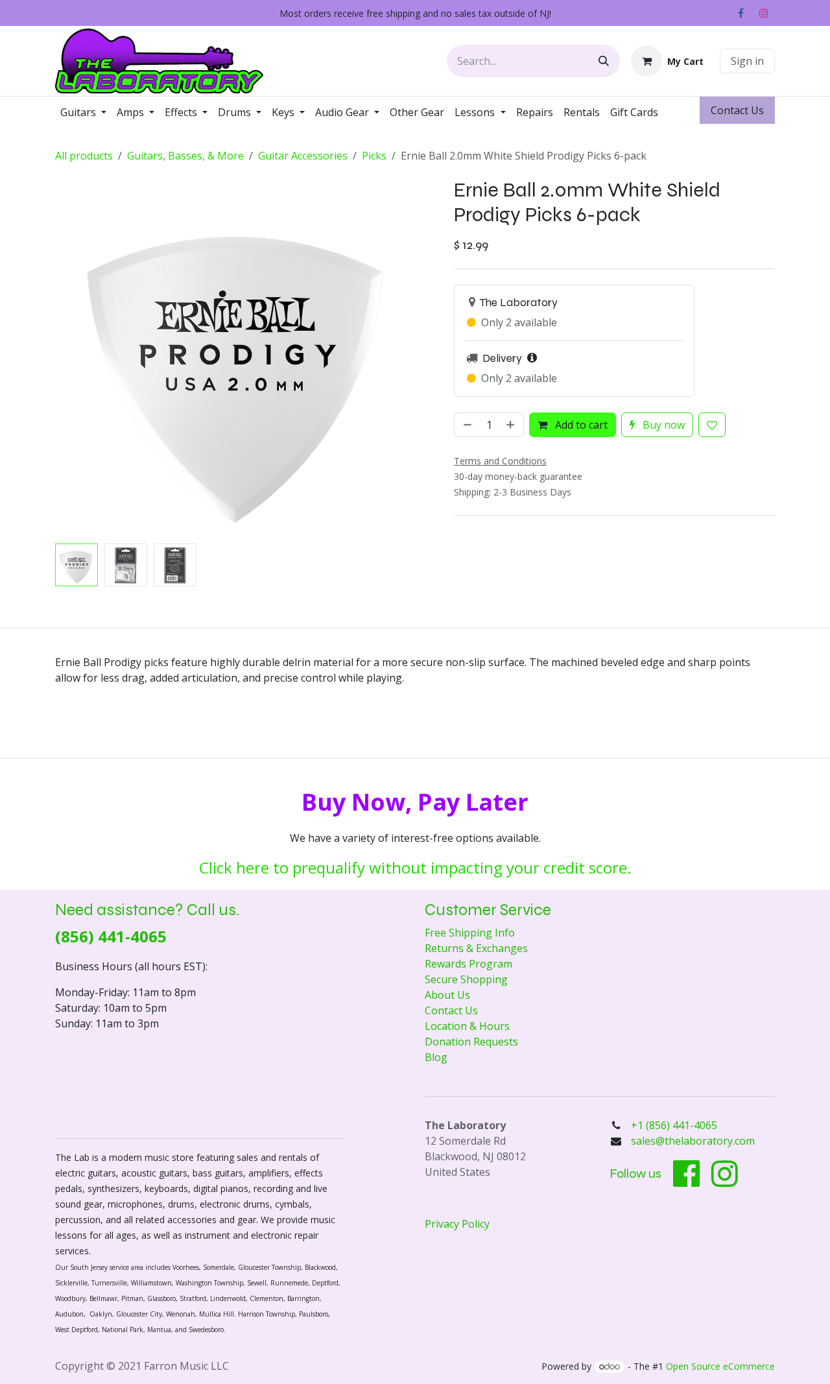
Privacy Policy (457, 1224)
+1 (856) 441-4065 (675, 1125)
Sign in (747, 61)
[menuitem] (83, 112)
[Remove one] (466, 424)
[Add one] (511, 424)
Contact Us (451, 1010)
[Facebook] (740, 13)
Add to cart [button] (580, 425)
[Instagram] (763, 13)
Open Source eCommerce (720, 1366)
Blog (436, 1057)
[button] (73, 359)
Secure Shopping (466, 979)
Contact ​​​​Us (737, 110)
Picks (374, 156)
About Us (447, 995)
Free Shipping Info (470, 932)
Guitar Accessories (303, 156)
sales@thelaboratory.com (693, 1141)
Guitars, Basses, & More (185, 156)
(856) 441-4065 (111, 936)
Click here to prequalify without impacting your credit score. (415, 867)
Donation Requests (471, 1041)
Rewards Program (468, 964)
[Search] (603, 61)
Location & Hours (467, 1026)
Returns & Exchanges (476, 948)
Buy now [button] (662, 425)
